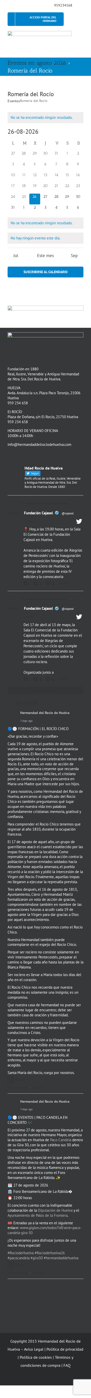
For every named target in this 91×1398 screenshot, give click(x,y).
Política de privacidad (65, 1349)
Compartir (38, 1087)
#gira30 (37, 1258)
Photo (20, 1079)
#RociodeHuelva (21, 1252)
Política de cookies (36, 1357)
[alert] (45, 117)
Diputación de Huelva (55, 1210)
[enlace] (9, 5)
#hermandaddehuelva (61, 1258)
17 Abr (29, 521)
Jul (15, 255)
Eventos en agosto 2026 (37, 62)
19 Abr (29, 617)
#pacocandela (19, 1258)
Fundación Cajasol (38, 513)
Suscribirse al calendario (45, 272)
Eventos (14, 101)
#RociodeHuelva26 (50, 1252)
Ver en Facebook (17, 1087)
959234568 (63, 5)
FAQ (67, 1365)
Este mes (45, 255)
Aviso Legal (33, 1349)
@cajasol (68, 513)
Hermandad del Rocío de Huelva (45, 713)
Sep (74, 255)
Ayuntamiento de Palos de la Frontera (37, 1215)
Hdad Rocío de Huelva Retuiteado (46, 503)
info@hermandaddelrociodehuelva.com (39, 444)
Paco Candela (60, 1139)
